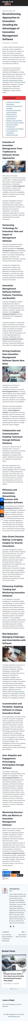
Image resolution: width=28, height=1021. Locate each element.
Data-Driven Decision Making (15, 122)
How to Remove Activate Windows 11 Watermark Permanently (7, 936)
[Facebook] (2, 500)
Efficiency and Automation (14, 120)
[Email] (2, 515)
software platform (19, 691)
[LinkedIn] (2, 507)
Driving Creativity (11, 114)
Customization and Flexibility (15, 129)
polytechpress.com (14, 1016)
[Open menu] (24, 3)
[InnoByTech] (8, 3)
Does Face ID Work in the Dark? (21, 934)
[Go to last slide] (4, 971)
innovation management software (12, 80)
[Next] (23, 971)
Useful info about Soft (8, 11)
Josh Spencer (7, 42)
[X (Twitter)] (2, 503)
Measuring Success (12, 135)
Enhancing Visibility (12, 124)
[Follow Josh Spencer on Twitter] (13, 926)
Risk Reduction (10, 126)
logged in (13, 1004)
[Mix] (2, 511)
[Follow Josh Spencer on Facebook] (10, 926)
